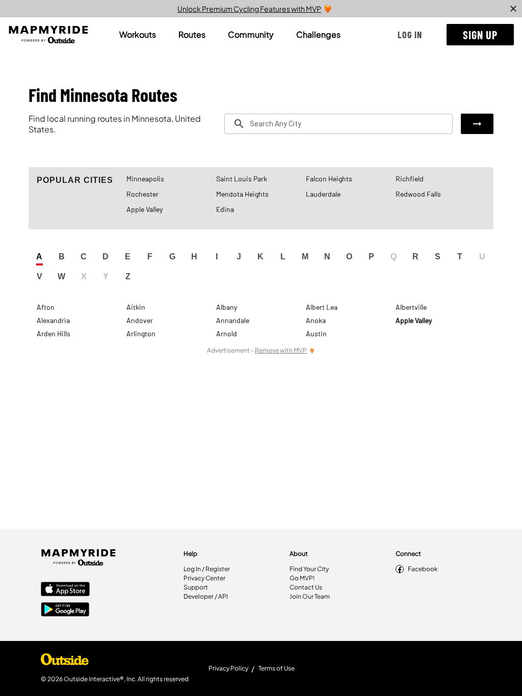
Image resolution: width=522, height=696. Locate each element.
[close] (513, 8)
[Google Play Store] (65, 610)
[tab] (137, 34)
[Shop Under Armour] (65, 662)
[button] (409, 34)
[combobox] (338, 124)
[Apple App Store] (65, 590)
